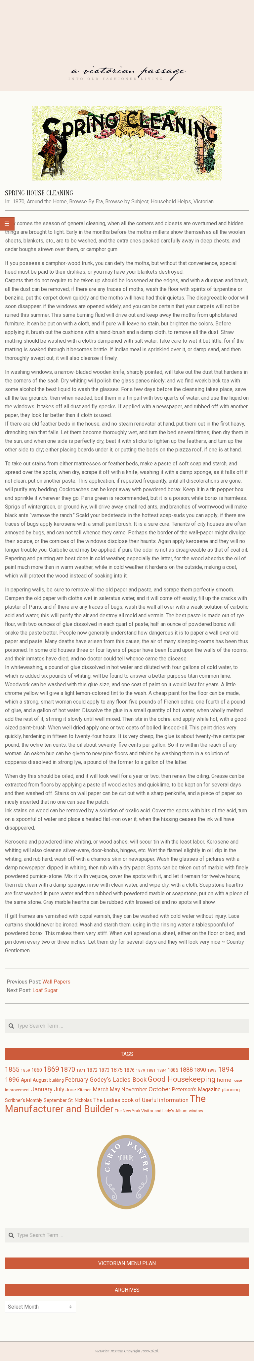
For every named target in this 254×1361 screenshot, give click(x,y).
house (237, 1080)
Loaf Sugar (45, 990)
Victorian (203, 201)
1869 (51, 1069)
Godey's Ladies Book (118, 1079)
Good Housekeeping (182, 1079)
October (159, 1089)
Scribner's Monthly (23, 1100)
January (42, 1089)
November (134, 1089)
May (115, 1089)
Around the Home (47, 201)
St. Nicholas (80, 1100)
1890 (200, 1070)
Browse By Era (86, 201)
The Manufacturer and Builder (105, 1104)
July (59, 1089)
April (26, 1080)
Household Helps (171, 201)
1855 (12, 1069)
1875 (117, 1070)
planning (231, 1090)
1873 (104, 1070)
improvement (17, 1090)
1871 (81, 1070)
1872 (92, 1070)
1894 (226, 1069)
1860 (36, 1070)
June (70, 1090)
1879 (140, 1070)
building (56, 1080)
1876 (129, 1070)
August (40, 1080)
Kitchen (84, 1090)
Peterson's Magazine (196, 1089)
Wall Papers (56, 982)
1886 (173, 1070)
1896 (12, 1079)
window (196, 1111)
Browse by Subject (126, 201)
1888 (186, 1069)
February (76, 1079)
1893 (212, 1070)
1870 (18, 201)
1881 (151, 1070)
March (100, 1089)
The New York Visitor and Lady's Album (151, 1111)
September (55, 1100)
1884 (161, 1070)
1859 (25, 1070)
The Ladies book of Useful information (141, 1100)
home (224, 1079)
